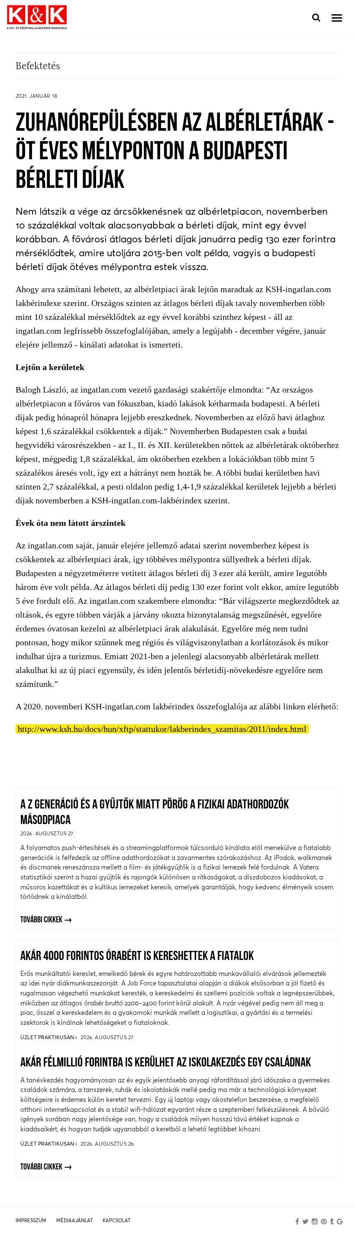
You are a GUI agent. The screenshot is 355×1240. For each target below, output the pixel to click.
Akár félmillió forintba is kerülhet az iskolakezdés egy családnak (165, 1063)
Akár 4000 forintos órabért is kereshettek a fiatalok (137, 956)
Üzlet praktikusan (47, 1037)
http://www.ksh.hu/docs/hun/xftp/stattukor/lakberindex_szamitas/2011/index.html (162, 729)
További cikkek (41, 920)
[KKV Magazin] (36, 17)
